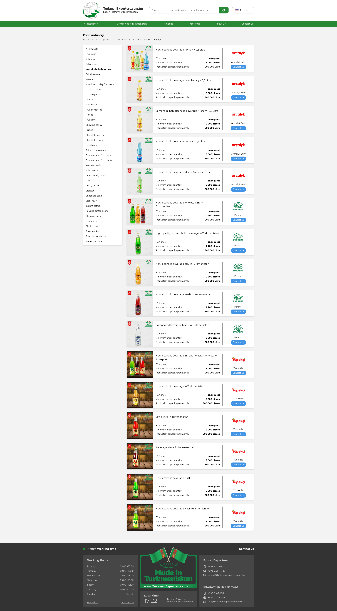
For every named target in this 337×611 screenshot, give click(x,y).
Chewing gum (93, 216)
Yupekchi (238, 368)
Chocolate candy (94, 140)
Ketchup (90, 59)
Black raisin (91, 201)
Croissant (90, 191)
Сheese (89, 99)
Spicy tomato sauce (96, 150)
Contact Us (247, 24)
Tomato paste (93, 94)
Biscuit (89, 130)
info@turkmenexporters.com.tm (225, 601)
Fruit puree (91, 221)
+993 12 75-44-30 (217, 571)
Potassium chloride (96, 236)
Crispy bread (92, 185)
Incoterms (194, 24)
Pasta (88, 180)
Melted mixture (94, 241)
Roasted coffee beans (97, 211)
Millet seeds (92, 170)
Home (86, 40)
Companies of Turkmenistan (132, 24)
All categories (91, 24)
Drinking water (93, 74)
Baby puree (92, 64)
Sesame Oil (91, 104)
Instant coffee (93, 206)
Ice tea (89, 79)
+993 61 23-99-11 (216, 566)
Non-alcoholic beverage (99, 69)
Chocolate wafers (95, 135)
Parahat (238, 215)
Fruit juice (91, 54)
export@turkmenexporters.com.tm (227, 575)
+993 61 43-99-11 (216, 593)
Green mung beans (96, 175)
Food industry (123, 40)
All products (92, 49)
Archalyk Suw (238, 62)
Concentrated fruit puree (99, 160)
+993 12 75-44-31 (216, 597)
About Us (221, 24)
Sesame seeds (93, 165)
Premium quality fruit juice (100, 84)
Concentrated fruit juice (98, 155)
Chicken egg (92, 226)
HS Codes (168, 24)
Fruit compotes (94, 110)
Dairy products (93, 89)
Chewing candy (94, 125)
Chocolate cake (94, 196)
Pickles (89, 115)
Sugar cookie (92, 231)
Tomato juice (92, 145)
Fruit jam (90, 120)
